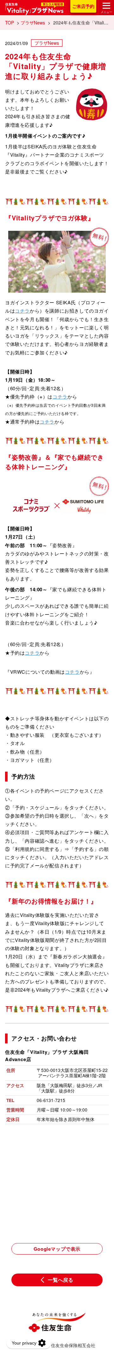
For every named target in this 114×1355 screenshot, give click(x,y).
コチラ (22, 310)
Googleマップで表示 (57, 1248)
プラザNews (33, 22)
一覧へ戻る (60, 1279)
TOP (9, 22)
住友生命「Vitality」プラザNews (34, 9)
